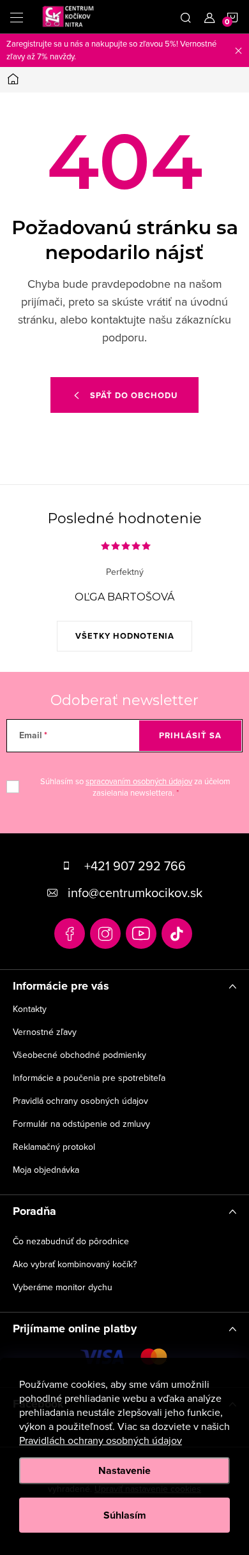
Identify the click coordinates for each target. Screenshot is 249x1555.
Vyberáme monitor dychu (62, 1287)
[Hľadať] (185, 16)
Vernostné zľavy (45, 1031)
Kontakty (30, 1008)
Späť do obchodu (133, 395)
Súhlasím (124, 1515)
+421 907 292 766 (135, 865)
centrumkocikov (105, 933)
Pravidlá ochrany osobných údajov (80, 1100)
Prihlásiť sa (190, 735)
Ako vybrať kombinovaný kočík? (75, 1264)
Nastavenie (124, 1470)
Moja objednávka (46, 1169)
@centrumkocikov (177, 933)
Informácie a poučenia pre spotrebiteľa (89, 1077)
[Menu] (16, 16)
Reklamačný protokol (54, 1146)
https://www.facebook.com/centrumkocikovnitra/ (69, 933)
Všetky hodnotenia (124, 636)
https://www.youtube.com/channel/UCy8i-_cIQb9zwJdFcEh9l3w (141, 933)
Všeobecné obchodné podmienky (79, 1054)
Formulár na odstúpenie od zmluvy (81, 1123)
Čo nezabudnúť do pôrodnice (71, 1241)
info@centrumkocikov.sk (135, 892)
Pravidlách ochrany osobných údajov (100, 1440)
